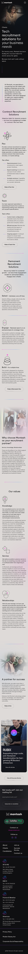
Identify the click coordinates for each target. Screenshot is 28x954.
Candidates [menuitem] (7, 851)
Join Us (14, 633)
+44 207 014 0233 (10, 867)
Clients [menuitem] (5, 848)
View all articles (10, 767)
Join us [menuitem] (16, 845)
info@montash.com (14, 830)
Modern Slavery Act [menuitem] (9, 936)
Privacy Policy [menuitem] (7, 932)
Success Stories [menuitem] (17, 849)
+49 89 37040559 (10, 883)
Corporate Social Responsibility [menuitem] (13, 941)
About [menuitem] (5, 845)
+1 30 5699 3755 (9, 919)
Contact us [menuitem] (18, 853)
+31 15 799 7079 (9, 902)
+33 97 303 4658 (10, 900)
